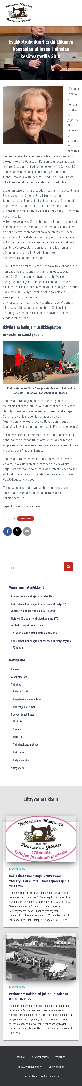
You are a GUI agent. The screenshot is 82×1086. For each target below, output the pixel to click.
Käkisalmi (19, 752)
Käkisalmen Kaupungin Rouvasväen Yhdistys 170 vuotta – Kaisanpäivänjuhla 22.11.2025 (39, 881)
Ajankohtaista (19, 677)
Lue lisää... (63, 920)
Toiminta (16, 684)
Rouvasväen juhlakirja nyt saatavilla (31, 596)
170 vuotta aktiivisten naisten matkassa (34, 633)
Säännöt (17, 729)
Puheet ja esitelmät (24, 707)
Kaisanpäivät (20, 691)
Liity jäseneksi (21, 760)
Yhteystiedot (18, 768)
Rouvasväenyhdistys (22, 714)
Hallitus (17, 736)
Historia (17, 721)
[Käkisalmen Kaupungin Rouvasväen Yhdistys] (20, 13)
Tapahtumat (25, 518)
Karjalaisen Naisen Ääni (27, 699)
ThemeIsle (53, 1076)
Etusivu (15, 669)
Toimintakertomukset (25, 744)
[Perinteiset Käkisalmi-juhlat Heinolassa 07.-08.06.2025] (41, 956)
